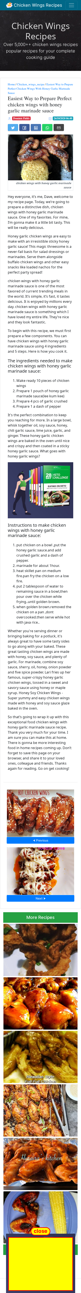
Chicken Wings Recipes (37, 5)
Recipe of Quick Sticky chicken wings (40, 1162)
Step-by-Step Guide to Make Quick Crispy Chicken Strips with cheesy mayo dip (39, 948)
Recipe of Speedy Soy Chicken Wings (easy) (37, 1216)
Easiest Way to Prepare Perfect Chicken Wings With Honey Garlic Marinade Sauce (40, 88)
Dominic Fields (21, 118)
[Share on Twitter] (13, 127)
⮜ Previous (40, 840)
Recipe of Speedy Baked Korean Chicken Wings (39, 1109)
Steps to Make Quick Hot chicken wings (40, 812)
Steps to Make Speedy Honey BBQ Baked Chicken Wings (40, 1002)
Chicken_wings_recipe (30, 84)
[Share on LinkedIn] (36, 127)
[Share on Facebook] (24, 127)
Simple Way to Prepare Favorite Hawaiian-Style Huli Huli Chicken (33, 1055)
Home (11, 84)
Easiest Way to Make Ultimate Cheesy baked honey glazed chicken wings (40, 869)
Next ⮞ (41, 898)
